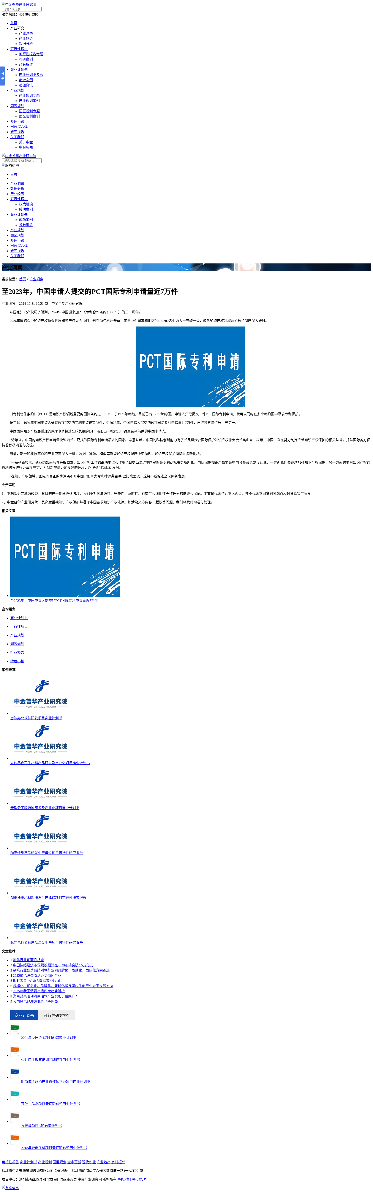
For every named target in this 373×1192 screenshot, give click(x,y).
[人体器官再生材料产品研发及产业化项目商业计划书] (40, 758)
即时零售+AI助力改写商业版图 (36, 981)
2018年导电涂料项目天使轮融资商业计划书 (54, 1148)
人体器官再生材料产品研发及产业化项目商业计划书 (50, 763)
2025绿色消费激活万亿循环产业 (37, 975)
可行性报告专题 (31, 54)
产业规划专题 (29, 95)
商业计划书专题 (31, 75)
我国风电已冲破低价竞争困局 (35, 1001)
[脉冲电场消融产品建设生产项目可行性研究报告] (40, 938)
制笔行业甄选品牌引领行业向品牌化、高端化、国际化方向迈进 (61, 970)
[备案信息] (10, 1188)
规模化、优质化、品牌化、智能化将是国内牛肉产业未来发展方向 (63, 986)
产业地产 (104, 1162)
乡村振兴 (118, 1162)
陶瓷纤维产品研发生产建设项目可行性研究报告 (46, 853)
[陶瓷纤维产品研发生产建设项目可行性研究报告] (40, 848)
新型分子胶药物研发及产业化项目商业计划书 (44, 808)
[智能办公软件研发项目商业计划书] (40, 713)
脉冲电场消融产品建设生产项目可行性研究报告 (46, 943)
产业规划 (17, 90)
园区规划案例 (29, 116)
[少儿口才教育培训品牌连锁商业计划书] (15, 1055)
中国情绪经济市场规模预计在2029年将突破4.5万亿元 (53, 965)
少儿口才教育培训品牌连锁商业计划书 (50, 1060)
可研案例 (26, 59)
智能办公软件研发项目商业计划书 (36, 718)
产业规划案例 (29, 101)
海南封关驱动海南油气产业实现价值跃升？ (46, 996)
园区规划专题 (29, 111)
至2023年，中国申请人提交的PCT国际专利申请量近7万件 (54, 600)
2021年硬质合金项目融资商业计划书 (48, 1038)
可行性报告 (19, 49)
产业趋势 (26, 38)
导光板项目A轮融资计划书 (41, 1126)
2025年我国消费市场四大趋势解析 (39, 991)
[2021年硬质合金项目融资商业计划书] (15, 1033)
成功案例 (26, 209)
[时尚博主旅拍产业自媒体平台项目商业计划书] (15, 1077)
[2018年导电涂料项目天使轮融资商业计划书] (15, 1143)
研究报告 (17, 132)
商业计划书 (19, 69)
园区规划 (17, 106)
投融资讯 (26, 85)
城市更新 (74, 1162)
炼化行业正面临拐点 (28, 960)
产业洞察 (26, 33)
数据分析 (26, 44)
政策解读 (26, 64)
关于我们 (17, 137)
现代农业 (89, 1162)
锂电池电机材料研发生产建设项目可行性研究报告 (48, 898)
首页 (13, 23)
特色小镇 (17, 121)
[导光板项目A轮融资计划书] (15, 1121)
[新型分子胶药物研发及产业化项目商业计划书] (40, 803)
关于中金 (26, 142)
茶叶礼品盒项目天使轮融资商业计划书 (50, 1104)
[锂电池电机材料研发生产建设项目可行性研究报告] (40, 893)
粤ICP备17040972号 (132, 1179)
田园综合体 (19, 126)
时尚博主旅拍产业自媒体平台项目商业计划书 (55, 1082)
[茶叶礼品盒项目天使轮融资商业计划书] (15, 1099)
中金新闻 (26, 147)
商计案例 (26, 80)
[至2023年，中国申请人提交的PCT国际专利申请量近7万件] (65, 596)
